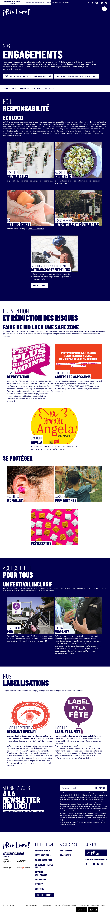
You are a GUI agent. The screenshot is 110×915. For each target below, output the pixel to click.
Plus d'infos (41, 285)
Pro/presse (61, 2)
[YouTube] (98, 2)
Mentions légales (32, 905)
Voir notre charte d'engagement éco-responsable (78, 76)
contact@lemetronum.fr (96, 859)
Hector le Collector (35, 228)
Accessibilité (36, 88)
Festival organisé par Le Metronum (92, 905)
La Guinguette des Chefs (44, 866)
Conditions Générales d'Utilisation (65, 905)
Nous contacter (96, 853)
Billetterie (46, 894)
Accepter (81, 910)
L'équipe (39, 884)
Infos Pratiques (43, 855)
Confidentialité (46, 905)
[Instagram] (106, 2)
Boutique (67, 2)
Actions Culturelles (41, 873)
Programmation (42, 850)
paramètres (68, 912)
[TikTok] (89, 2)
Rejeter (93, 910)
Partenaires (55, 2)
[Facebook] (94, 2)
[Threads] (103, 2)
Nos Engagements (43, 860)
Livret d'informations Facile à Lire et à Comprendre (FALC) (30, 76)
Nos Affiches (41, 879)
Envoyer (102, 788)
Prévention (24, 88)
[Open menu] (104, 8)
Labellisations (49, 88)
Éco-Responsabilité (10, 88)
